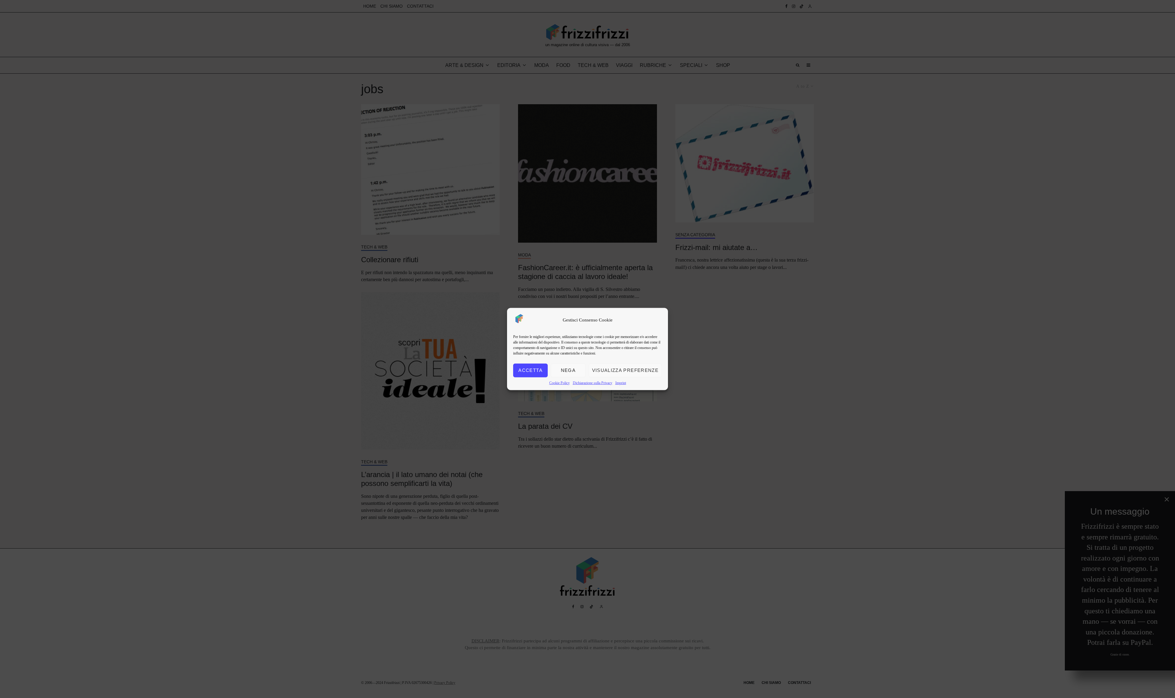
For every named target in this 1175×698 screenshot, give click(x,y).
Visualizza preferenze (625, 370)
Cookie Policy (559, 382)
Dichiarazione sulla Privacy (592, 382)
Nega (568, 370)
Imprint (620, 382)
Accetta (530, 370)
